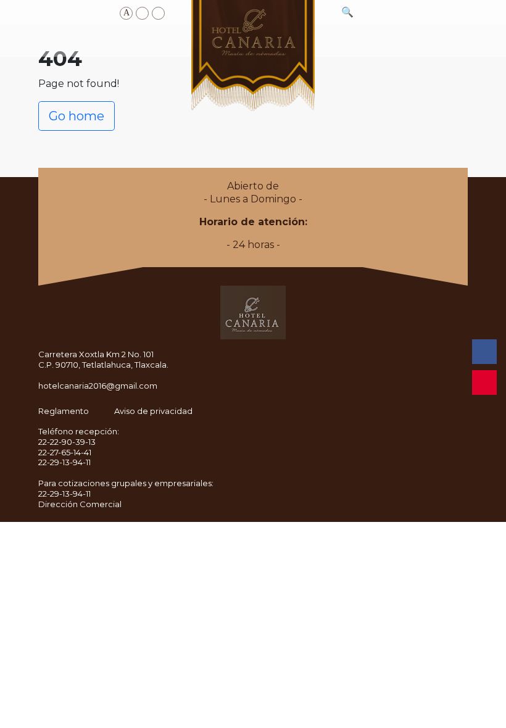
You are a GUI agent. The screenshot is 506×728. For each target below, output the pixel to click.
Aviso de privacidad (153, 411)
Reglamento (63, 411)
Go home (76, 116)
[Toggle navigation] (43, 41)
